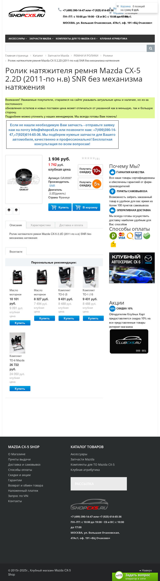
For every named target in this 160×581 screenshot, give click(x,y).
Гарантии (15, 480)
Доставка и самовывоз (24, 464)
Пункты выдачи (19, 459)
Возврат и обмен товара (25, 485)
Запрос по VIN (18, 496)
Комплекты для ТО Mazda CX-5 (93, 464)
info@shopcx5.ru (44, 129)
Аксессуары (79, 454)
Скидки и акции (19, 475)
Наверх (146, 570)
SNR (52, 186)
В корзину (90, 207)
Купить (64, 207)
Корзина (126, 6)
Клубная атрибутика (85, 470)
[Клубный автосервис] (132, 267)
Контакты (15, 501)
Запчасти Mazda (82, 459)
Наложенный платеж (23, 491)
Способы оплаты (20, 470)
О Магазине (16, 454)
